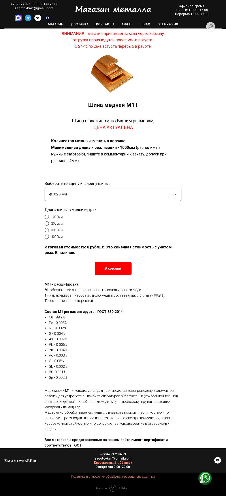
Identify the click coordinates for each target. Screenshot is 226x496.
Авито (127, 24)
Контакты (105, 24)
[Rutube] (47, 20)
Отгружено (168, 24)
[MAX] (18, 20)
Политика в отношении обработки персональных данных (113, 476)
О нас (145, 24)
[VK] (37, 20)
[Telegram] (28, 20)
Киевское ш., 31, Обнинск (113, 462)
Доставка (80, 24)
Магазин (56, 24)
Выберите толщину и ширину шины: (77, 183)
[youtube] (217, 462)
